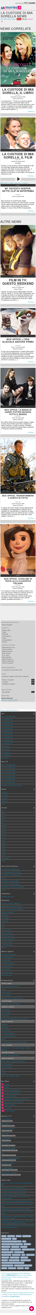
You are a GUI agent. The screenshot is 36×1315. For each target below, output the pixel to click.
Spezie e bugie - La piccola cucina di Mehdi (13, 1061)
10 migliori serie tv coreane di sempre (11, 785)
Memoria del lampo (6, 975)
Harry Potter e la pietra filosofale (10, 881)
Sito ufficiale (6, 692)
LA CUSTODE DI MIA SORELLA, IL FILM (18, 155)
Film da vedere (5, 746)
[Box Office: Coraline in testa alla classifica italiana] (17, 574)
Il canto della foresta (6, 944)
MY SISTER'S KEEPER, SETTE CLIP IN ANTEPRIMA (18, 190)
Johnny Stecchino (6, 1119)
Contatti (9, 1292)
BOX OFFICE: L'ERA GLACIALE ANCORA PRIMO (18, 340)
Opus (24, 1241)
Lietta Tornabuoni (7, 663)
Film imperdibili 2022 (7, 728)
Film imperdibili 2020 (7, 734)
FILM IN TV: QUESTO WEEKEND (18, 282)
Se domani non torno (7, 942)
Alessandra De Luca (8, 647)
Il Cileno (3, 878)
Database (15, 1273)
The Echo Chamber (6, 1067)
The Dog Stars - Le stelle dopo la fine (11, 875)
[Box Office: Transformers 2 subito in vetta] (17, 491)
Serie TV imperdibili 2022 (8, 773)
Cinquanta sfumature (7, 1252)
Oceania (7, 1084)
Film (21, 1273)
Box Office (28, 1275)
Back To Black (5, 1124)
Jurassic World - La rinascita (9, 1173)
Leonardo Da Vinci (15, 1249)
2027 (2, 716)
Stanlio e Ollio (5, 1143)
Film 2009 (4, 19)
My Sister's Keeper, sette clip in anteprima (15, 676)
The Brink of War (5, 960)
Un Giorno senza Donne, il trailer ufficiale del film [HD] (16, 1201)
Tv (22, 1275)
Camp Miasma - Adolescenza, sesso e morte (17, 1099)
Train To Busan (5, 1009)
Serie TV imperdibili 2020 (8, 779)
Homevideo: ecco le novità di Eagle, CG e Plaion (14, 1190)
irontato (4, 642)
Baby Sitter (24, 1247)
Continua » (31, 111)
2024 (14, 716)
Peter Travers (6, 653)
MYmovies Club (6, 1279)
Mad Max (4, 1268)
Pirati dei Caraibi (19, 1252)
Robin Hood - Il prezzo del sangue (14, 1102)
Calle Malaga (5, 918)
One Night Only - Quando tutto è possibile (12, 887)
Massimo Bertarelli (8, 661)
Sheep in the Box (6, 992)
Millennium (4, 1260)
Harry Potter (24, 1257)
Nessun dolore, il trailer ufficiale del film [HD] (13, 1193)
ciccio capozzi (6, 636)
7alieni (4, 632)
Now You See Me (6, 1239)
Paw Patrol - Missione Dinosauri (10, 1055)
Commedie (4, 792)
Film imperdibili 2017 (7, 743)
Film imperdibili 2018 (7, 740)
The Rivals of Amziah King (8, 954)
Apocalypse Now (5, 1138)
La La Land (8, 1108)
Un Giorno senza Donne (7, 963)
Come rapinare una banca (8, 1036)
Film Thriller (4, 795)
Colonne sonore (23, 1277)
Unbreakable (5, 1257)
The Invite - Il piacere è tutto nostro (10, 903)
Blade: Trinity (4, 1133)
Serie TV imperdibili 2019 (8, 782)
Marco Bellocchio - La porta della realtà (12, 998)
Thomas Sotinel (7, 649)
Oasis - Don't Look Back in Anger (10, 1076)
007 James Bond (6, 1255)
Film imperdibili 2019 (7, 737)
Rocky (27, 1268)
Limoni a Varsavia (6, 995)
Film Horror (4, 798)
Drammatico (12, 19)
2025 (10, 716)
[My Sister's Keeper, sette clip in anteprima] (14, 183)
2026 (6, 716)
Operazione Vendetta (7, 1168)
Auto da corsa (16, 1255)
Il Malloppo (4, 1024)
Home (3, 1273)
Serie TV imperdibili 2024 (8, 767)
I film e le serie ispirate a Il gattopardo (12, 1244)
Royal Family (5, 1249)
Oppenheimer (15, 1247)
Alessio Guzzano (7, 651)
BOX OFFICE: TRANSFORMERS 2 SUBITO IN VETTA (18, 496)
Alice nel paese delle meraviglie (23, 1265)
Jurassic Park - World (28, 1249)
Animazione (4, 801)
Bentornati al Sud (6, 930)
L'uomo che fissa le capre (8, 1148)
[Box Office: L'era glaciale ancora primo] (17, 334)
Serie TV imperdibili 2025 (8, 764)
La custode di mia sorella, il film (12, 670)
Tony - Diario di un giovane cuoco (10, 869)
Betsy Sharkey (6, 657)
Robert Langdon (14, 1257)
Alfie (2, 1153)
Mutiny (3, 1070)
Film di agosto (5, 752)
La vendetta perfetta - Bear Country (10, 872)
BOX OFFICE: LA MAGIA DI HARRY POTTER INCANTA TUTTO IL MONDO (18, 412)
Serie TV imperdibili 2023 (8, 770)
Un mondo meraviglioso (7, 1033)
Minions (4, 1236)
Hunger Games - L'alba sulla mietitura (11, 906)
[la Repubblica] (25, 4)
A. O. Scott (5, 655)
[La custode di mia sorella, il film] (17, 148)
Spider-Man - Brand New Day (12, 1090)
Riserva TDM (18, 1294)
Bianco (3, 947)
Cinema (8, 1273)
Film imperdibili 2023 (7, 725)
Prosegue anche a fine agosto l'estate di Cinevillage (15, 1209)
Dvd (19, 1275)
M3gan (14, 1239)
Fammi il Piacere (5, 1030)
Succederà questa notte (7, 939)
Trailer (14, 1277)
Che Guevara (12, 1268)
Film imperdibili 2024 (7, 722)
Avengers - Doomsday (7, 912)
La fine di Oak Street (10, 1096)
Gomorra (18, 1236)
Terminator (20, 1268)
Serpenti (3, 1073)
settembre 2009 (13, 700)
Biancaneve (27, 1244)
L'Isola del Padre (6, 969)
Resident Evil (5, 915)
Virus (23, 1255)
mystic (4, 638)
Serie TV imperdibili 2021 (8, 776)
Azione (3, 804)
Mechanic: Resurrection (7, 1129)
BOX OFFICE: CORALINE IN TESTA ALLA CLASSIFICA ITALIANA (18, 581)
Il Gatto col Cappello (6, 933)
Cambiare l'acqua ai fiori (8, 936)
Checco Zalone (6, 1247)
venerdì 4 (4, 700)
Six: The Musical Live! (7, 957)
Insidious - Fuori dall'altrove (12, 1093)
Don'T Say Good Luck (7, 966)
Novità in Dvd (5, 758)
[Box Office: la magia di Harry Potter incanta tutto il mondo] (17, 405)
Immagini (5, 682)
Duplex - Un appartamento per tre (10, 1158)
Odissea (7, 1087)
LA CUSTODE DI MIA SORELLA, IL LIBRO (18, 91)
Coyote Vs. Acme (6, 1012)
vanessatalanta (7, 640)
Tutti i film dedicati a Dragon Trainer (11, 1241)
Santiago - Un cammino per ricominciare (12, 909)
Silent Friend (4, 1027)
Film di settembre (6, 755)
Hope (2, 924)
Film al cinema (5, 749)
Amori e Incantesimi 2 (7, 1064)
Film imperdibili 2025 (7, 719)
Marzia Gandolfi (7, 625)
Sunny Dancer (5, 1015)
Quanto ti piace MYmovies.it (9, 710)
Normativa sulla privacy (20, 1292)
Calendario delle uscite (7, 896)
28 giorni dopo (26, 1236)
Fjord (2, 927)
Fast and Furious (25, 1260)
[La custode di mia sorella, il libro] (17, 84)
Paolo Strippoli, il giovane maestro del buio (13, 1187)
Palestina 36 (4, 921)
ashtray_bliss (6, 630)
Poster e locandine (8, 680)
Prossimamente (6, 1277)
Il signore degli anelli (7, 1265)
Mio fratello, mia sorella (7, 1163)
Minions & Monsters (10, 1105)
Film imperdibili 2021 (7, 731)
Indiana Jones (30, 1255)
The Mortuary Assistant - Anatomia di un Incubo (14, 1042)
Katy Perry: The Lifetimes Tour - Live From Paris (14, 1018)
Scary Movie (11, 1236)
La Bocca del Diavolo (7, 972)
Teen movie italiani (14, 1260)
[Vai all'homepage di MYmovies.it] (11, 9)
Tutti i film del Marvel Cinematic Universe (13, 1263)
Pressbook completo (8, 684)
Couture (3, 890)
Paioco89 (5, 634)
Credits (3, 1292)
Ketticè (3, 1039)
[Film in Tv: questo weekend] (17, 274)
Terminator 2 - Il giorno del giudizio (10, 884)
